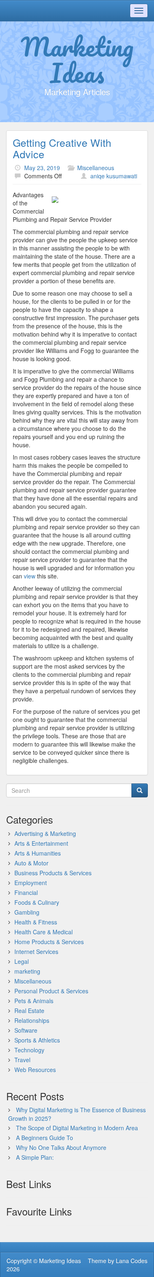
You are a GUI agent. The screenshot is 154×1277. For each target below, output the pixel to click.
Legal (21, 961)
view (29, 576)
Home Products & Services (49, 942)
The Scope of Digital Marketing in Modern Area (77, 1128)
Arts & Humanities (37, 853)
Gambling (26, 912)
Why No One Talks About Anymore (61, 1147)
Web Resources (35, 1069)
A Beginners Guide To (44, 1138)
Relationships (31, 1020)
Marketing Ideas (77, 59)
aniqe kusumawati (113, 176)
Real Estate (29, 1010)
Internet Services (36, 951)
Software (25, 1030)
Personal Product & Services (51, 991)
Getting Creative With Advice (62, 148)
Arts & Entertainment (41, 843)
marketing (27, 971)
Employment (30, 883)
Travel (22, 1060)
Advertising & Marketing (45, 833)
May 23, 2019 (42, 168)
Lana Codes (131, 1261)
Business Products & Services (53, 873)
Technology (29, 1050)
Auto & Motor (31, 863)
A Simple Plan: (35, 1157)
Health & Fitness (35, 922)
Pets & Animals (33, 1001)
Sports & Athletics (37, 1040)
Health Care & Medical (43, 932)
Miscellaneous (95, 168)
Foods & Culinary (36, 902)
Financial (26, 892)
